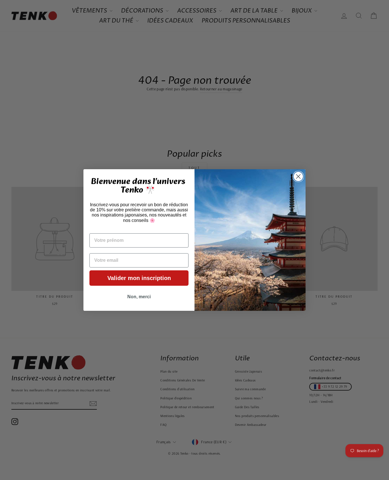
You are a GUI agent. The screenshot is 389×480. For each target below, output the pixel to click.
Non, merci (139, 296)
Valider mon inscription (139, 278)
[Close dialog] (298, 176)
